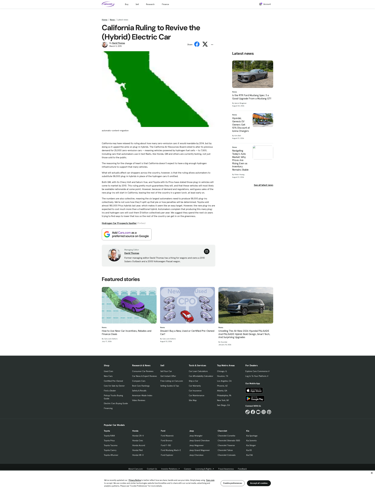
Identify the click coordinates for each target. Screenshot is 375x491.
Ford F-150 (166, 445)
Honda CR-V (138, 435)
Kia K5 (249, 450)
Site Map (193, 400)
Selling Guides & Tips (169, 385)
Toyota (107, 430)
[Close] (372, 473)
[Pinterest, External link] (269, 412)
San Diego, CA (223, 405)
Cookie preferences (232, 483)
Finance (165, 4)
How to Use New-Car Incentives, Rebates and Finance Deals (126, 332)
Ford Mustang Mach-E (171, 450)
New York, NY (223, 400)
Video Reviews (138, 400)
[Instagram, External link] (263, 412)
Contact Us (152, 469)
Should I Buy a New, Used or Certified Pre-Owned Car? (187, 332)
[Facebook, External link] (253, 412)
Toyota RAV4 (109, 435)
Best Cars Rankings (141, 385)
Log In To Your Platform (255, 376)
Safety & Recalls (139, 390)
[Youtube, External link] (258, 412)
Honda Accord (138, 445)
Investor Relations (169, 469)
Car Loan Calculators (198, 371)
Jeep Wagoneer (196, 445)
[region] (187, 480)
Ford (163, 430)
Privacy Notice (135, 480)
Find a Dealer (110, 390)
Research (150, 4)
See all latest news (263, 184)
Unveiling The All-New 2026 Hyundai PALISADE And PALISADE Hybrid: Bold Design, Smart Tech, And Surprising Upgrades (244, 334)
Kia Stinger (251, 445)
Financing (108, 408)
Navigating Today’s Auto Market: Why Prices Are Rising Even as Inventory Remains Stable (240, 160)
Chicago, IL (222, 371)
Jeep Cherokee (196, 455)
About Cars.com (135, 469)
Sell (137, 4)
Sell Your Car (166, 371)
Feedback (242, 469)
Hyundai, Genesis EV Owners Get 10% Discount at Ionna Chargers (241, 124)
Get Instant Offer (168, 376)
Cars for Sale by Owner (114, 385)
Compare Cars (138, 381)
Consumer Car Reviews (142, 371)
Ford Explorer (167, 455)
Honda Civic (137, 440)
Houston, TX (222, 376)
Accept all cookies (259, 483)
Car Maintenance (196, 395)
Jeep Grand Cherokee (199, 440)
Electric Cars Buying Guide (116, 403)
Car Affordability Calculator (201, 376)
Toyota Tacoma (110, 445)
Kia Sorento (251, 440)
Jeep (191, 430)
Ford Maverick (167, 435)
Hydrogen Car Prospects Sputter (119, 223)
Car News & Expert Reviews (144, 376)
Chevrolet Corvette (226, 435)
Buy (126, 4)
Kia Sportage (252, 435)
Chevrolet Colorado (227, 455)
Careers (187, 469)
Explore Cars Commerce (256, 371)
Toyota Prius (109, 440)
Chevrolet (222, 430)
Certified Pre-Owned (113, 381)
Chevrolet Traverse (226, 445)
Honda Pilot (137, 450)
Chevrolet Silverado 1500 (229, 440)
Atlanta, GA (222, 390)
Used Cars (108, 371)
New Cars (108, 376)
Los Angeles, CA (224, 381)
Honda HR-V (138, 455)
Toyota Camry (110, 450)
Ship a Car (193, 381)
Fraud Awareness (226, 469)
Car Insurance (195, 390)
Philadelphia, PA (224, 395)
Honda (135, 430)
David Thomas (118, 43)
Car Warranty (195, 385)
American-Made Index (142, 395)
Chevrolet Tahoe (225, 450)
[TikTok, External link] (247, 412)
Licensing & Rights (203, 469)
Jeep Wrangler (195, 435)
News (112, 19)
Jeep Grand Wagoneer (199, 450)
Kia (247, 430)
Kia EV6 (249, 455)
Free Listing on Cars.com (171, 381)
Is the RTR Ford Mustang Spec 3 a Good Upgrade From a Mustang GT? (251, 97)
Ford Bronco (166, 440)
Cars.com (210, 480)
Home (104, 19)
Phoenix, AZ (222, 385)
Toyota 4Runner (111, 455)
